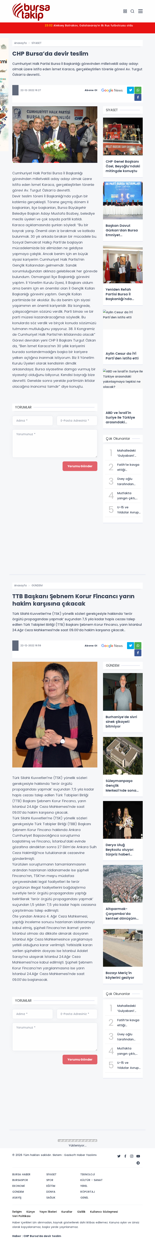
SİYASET (37, 43)
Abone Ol (91, 90)
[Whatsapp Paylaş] (137, 90)
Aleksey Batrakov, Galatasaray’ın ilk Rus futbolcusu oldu (89, 25)
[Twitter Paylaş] (130, 90)
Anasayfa (20, 43)
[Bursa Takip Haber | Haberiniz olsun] (31, 11)
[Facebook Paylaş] (137, 97)
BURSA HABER (40, 1141)
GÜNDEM (37, 585)
